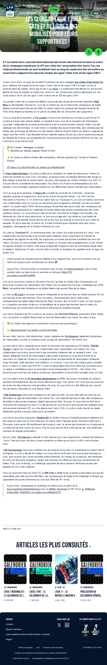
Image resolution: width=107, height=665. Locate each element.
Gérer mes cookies (21, 658)
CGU (38, 647)
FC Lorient (41, 117)
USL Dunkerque (12, 394)
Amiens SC (43, 417)
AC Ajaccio (24, 437)
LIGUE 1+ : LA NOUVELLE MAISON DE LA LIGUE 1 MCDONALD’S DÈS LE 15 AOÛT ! (66, 594)
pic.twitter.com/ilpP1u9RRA (21, 275)
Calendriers (44, 13)
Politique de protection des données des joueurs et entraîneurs (41, 653)
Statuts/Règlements (28, 13)
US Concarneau (13, 450)
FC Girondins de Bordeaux (42, 378)
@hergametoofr (75, 268)
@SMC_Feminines (58, 489)
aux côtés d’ (89, 82)
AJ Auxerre (71, 336)
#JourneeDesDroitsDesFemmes (23, 489)
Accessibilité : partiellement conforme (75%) (50, 658)
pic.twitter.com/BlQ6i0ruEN (50, 167)
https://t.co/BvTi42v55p (22, 167)
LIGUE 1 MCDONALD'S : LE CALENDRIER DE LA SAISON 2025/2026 (14, 594)
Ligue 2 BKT (47, 5)
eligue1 (9, 639)
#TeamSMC (13, 492)
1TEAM (57, 5)
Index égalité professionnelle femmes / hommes (28, 634)
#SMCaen (90, 489)
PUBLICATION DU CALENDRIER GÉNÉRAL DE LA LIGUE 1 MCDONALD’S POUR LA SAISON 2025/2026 (91, 594)
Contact (9, 624)
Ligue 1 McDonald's (29, 5)
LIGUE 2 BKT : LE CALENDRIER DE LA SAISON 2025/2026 (38, 594)
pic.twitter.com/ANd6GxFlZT (46, 492)
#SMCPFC (25, 492)
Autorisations (58, 13)
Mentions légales (26, 647)
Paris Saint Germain (17, 173)
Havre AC (40, 193)
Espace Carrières (14, 629)
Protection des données (53, 647)
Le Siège (53, 88)
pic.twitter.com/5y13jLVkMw (42, 330)
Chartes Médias (73, 13)
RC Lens (19, 294)
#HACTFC (67, 272)
